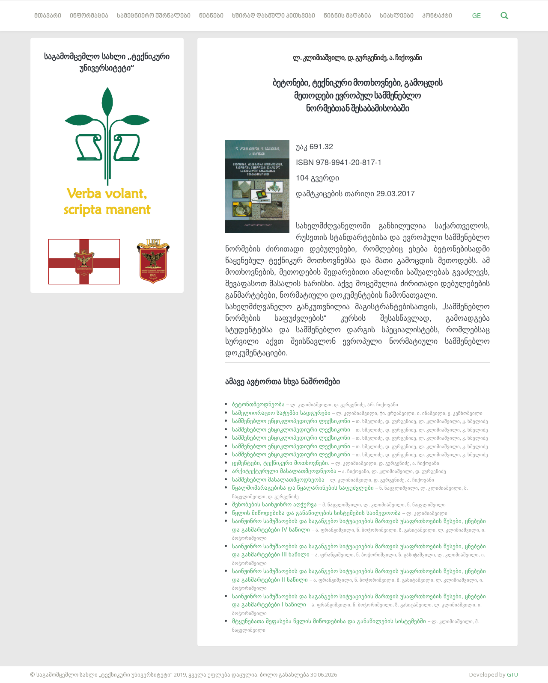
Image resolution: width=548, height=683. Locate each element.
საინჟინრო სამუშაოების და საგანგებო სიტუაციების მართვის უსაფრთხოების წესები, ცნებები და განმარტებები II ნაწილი (359, 579)
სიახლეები (397, 16)
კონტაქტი (437, 16)
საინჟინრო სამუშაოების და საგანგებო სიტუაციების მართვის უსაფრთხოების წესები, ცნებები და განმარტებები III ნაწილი (359, 554)
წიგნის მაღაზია (347, 16)
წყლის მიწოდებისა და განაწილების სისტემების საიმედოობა (339, 513)
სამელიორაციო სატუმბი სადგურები (357, 412)
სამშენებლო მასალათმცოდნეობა (333, 479)
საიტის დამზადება (25, 670)
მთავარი (47, 16)
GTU (512, 674)
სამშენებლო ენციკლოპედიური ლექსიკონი (360, 421)
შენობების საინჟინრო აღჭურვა (339, 504)
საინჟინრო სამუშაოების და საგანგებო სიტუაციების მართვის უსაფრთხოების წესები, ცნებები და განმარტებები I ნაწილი (359, 604)
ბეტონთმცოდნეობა (315, 404)
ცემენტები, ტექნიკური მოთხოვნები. (335, 462)
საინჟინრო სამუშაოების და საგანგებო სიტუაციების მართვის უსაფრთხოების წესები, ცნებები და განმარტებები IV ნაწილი (359, 529)
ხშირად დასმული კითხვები (273, 16)
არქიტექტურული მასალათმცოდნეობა (339, 471)
